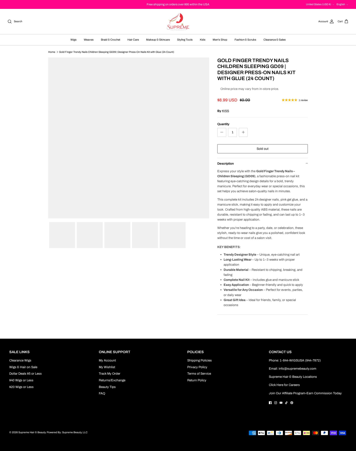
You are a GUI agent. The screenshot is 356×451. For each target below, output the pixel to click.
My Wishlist (107, 367)
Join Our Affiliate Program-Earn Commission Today (305, 393)
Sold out (262, 149)
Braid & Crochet (110, 39)
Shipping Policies (199, 360)
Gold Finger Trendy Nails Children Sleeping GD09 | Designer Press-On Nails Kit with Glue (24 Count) (116, 51)
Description (225, 163)
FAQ (102, 393)
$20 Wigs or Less (21, 387)
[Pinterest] (291, 402)
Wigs (73, 39)
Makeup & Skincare (158, 39)
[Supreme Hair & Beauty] (178, 22)
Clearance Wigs (20, 360)
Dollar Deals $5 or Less (25, 373)
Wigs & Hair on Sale (23, 367)
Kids (202, 39)
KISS (225, 111)
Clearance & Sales (274, 39)
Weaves (89, 39)
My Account (107, 360)
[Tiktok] (286, 402)
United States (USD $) (318, 4)
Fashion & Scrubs (245, 39)
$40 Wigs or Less (21, 380)
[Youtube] (281, 402)
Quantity (223, 124)
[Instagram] (275, 402)
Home (51, 51)
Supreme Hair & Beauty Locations (293, 377)
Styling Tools (185, 39)
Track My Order (109, 373)
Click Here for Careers (284, 385)
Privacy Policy (197, 367)
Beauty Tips (107, 387)
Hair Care (133, 39)
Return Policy (196, 380)
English (341, 4)
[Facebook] (270, 402)
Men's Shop (220, 39)
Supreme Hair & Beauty (31, 432)
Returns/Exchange (112, 380)
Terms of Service (199, 373)
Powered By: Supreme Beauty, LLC (67, 432)
